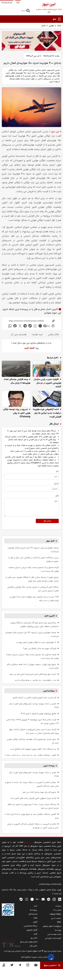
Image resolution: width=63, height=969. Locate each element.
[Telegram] (19, 965)
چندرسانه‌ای (33, 914)
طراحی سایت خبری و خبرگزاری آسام (34, 957)
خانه (59, 25)
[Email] (36, 965)
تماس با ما (57, 910)
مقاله (35, 918)
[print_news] (53, 326)
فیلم (35, 934)
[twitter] (20, 326)
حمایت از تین (56, 918)
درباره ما (58, 906)
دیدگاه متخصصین (30, 926)
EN (17, 3)
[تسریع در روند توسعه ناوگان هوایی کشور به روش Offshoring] (16, 399)
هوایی (51, 25)
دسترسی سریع (50, 965)
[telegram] (25, 326)
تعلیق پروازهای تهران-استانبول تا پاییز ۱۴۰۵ (38, 713)
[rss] (59, 899)
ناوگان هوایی (53, 334)
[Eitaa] (37, 899)
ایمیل (56, 483)
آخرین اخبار (49, 615)
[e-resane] (8, 909)
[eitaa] (47, 326)
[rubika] (40, 326)
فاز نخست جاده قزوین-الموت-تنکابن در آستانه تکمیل (34, 697)
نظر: (57, 495)
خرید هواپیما (37, 334)
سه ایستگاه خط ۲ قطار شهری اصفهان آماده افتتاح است (33, 749)
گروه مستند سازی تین (53, 938)
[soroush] (35, 326)
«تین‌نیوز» (29, 842)
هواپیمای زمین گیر (19, 334)
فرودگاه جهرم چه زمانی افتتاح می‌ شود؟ (39, 648)
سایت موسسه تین (54, 934)
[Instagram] (27, 965)
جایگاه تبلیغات (55, 914)
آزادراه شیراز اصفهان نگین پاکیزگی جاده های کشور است (33, 798)
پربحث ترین (48, 765)
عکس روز (34, 938)
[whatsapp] (10, 326)
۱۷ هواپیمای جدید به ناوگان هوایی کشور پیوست (36, 642)
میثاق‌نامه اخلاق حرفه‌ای (52, 926)
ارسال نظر (47, 520)
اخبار (43, 25)
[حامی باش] (4, 966)
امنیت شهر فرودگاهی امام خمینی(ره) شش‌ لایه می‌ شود (32, 674)
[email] (43, 899)
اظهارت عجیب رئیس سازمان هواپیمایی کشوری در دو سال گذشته (47, 383)
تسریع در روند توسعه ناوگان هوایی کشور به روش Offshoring (16, 413)
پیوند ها (58, 930)
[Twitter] (11, 965)
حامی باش (33, 945)
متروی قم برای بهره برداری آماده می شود (39, 792)
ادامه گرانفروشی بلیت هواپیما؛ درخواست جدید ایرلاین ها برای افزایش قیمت (47, 413)
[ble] (30, 326)
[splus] (26, 899)
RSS (59, 922)
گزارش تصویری (32, 930)
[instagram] (54, 899)
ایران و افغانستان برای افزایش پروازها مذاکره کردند (35, 680)
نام (57, 471)
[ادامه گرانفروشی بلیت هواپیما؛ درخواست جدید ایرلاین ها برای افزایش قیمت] (47, 399)
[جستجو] (28, 10)
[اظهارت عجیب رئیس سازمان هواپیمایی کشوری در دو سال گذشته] (47, 369)
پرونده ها (33, 910)
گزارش (35, 922)
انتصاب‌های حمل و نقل (28, 942)
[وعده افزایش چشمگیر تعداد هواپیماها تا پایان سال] (16, 369)
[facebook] (15, 326)
